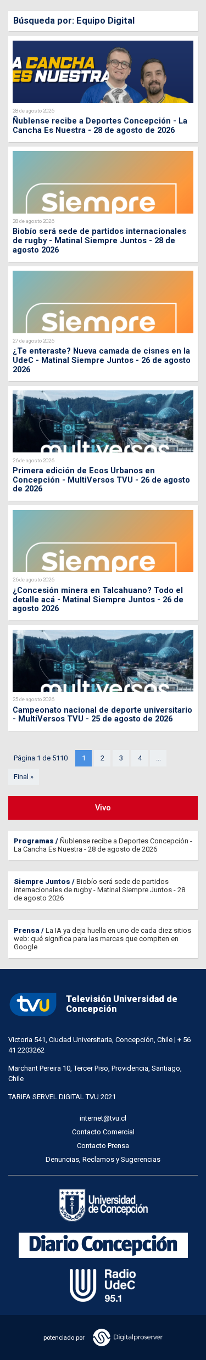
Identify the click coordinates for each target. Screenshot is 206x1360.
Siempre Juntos (42, 881)
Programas (34, 841)
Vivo (103, 808)
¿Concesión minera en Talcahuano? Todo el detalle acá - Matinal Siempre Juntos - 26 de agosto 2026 (98, 599)
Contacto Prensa (103, 1145)
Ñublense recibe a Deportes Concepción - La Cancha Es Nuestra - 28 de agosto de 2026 (100, 125)
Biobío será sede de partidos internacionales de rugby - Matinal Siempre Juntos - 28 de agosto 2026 (99, 240)
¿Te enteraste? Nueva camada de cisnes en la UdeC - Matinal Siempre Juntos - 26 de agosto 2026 (102, 360)
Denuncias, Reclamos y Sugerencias (103, 1159)
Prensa (27, 930)
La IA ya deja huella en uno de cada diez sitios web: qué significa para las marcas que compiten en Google (102, 938)
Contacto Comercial (103, 1132)
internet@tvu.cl (103, 1118)
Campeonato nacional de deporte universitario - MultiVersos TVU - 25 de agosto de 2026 (102, 714)
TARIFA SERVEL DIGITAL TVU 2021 (62, 1097)
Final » (24, 777)
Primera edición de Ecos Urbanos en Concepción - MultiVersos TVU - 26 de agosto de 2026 (101, 480)
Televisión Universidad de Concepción (121, 1004)
